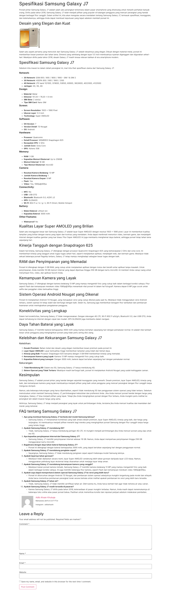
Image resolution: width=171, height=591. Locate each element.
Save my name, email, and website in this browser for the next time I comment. (56, 582)
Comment (24, 524)
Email (22, 563)
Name (22, 553)
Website (22, 572)
